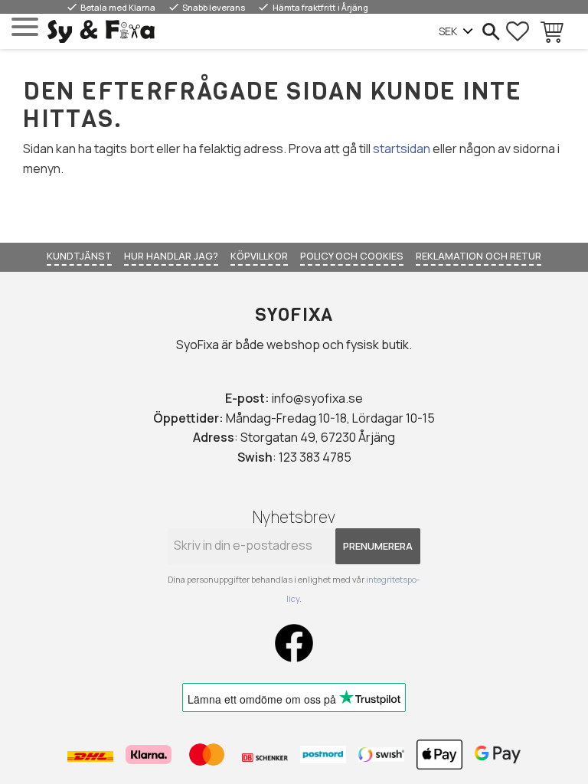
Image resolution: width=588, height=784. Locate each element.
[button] (24, 27)
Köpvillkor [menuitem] (259, 256)
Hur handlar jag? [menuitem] (171, 256)
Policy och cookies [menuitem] (351, 256)
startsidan (401, 148)
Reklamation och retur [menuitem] (478, 256)
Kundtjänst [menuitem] (79, 256)
